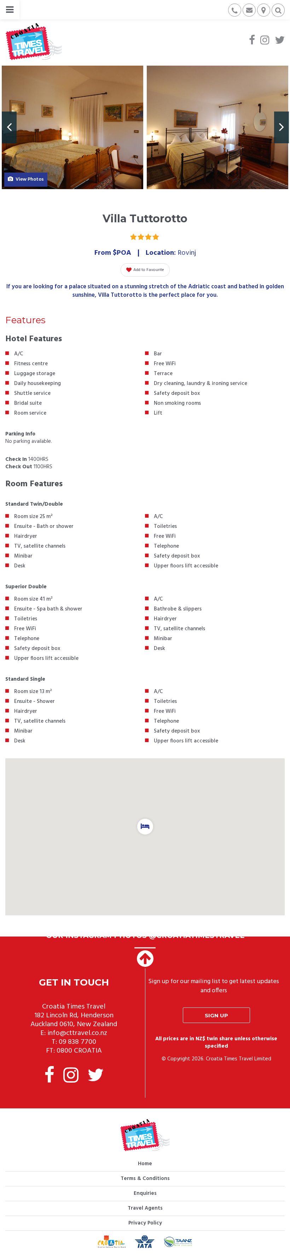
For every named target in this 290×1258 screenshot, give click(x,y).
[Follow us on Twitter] (280, 40)
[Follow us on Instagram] (264, 40)
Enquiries (145, 1193)
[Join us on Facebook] (252, 40)
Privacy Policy (145, 1223)
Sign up (216, 1015)
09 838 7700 (77, 1042)
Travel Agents (145, 1208)
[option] (72, 127)
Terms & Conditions (145, 1178)
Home (145, 1164)
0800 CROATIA (79, 1051)
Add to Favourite (148, 269)
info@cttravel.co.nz (77, 1033)
